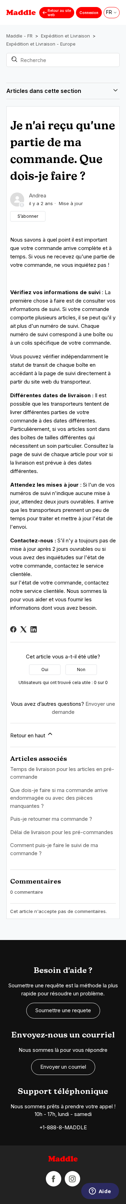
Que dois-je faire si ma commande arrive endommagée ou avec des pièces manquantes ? (59, 798)
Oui (44, 669)
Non (81, 669)
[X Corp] (23, 629)
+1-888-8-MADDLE (63, 1127)
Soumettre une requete (63, 1010)
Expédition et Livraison (65, 36)
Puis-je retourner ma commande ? (51, 819)
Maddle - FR (19, 36)
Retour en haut (28, 735)
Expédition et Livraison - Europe (41, 44)
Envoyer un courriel (63, 1066)
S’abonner (28, 216)
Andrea (37, 195)
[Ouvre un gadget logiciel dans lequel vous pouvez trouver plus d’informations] (100, 1191)
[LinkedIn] (33, 629)
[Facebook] (13, 629)
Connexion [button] (88, 13)
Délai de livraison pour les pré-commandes (61, 832)
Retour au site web (59, 12)
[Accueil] (63, 1160)
